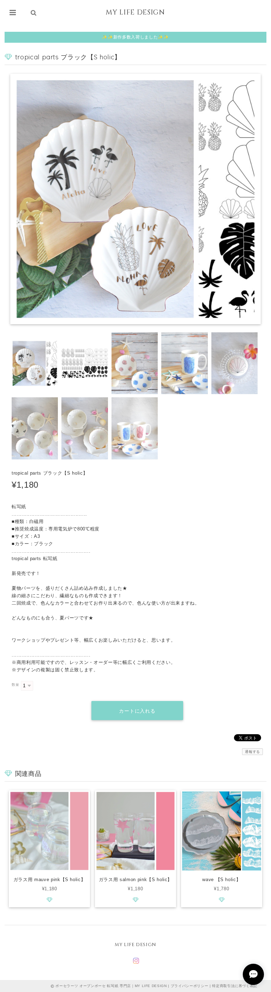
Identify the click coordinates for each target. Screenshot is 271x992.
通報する (252, 752)
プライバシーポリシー (190, 986)
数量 (15, 685)
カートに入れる (137, 711)
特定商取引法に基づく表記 (234, 986)
